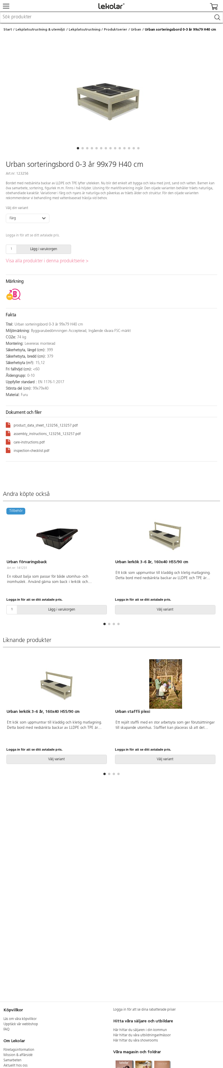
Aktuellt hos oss (15, 1065)
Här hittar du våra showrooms (135, 1040)
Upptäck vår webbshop (20, 1024)
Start (7, 29)
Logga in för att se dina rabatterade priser (144, 1010)
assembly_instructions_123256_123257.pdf (47, 434)
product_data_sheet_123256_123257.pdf (46, 425)
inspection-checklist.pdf (31, 451)
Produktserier (115, 29)
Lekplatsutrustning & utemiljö (40, 29)
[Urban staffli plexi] (166, 684)
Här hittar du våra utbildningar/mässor (142, 1035)
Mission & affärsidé (18, 1055)
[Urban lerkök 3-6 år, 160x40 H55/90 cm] (166, 534)
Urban (136, 29)
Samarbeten (12, 1060)
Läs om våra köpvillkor (20, 1019)
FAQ (6, 1029)
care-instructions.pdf (29, 442)
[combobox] (111, 17)
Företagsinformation (18, 1050)
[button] (78, 148)
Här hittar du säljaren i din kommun (140, 1030)
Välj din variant (17, 208)
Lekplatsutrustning (84, 29)
